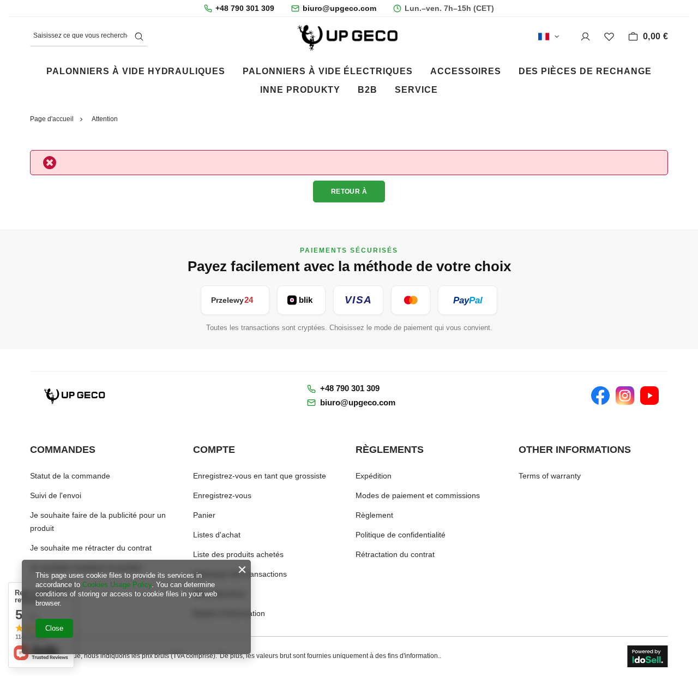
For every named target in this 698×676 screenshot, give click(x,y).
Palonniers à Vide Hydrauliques (135, 71)
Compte (214, 449)
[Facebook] (600, 395)
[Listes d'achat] (609, 37)
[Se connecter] (585, 37)
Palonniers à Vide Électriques (328, 71)
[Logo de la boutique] (349, 36)
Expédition (374, 475)
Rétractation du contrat (395, 554)
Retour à (349, 191)
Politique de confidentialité (401, 534)
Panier (204, 515)
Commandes (62, 449)
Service (416, 89)
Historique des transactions (240, 574)
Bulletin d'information (229, 613)
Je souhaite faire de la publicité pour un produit (98, 522)
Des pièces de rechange (585, 71)
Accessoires (465, 71)
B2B (367, 89)
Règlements (390, 449)
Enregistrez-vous (222, 495)
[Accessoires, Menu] (510, 70)
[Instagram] (625, 395)
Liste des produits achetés (238, 554)
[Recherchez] (139, 37)
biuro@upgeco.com (339, 8)
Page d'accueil (52, 119)
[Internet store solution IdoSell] (647, 656)
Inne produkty (300, 89)
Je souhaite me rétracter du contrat (91, 547)
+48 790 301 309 (244, 8)
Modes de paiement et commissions (418, 495)
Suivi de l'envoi (55, 495)
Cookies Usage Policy (117, 585)
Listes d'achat (216, 534)
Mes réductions (219, 593)
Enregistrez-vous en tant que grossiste (259, 475)
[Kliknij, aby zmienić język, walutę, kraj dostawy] (548, 36)
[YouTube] (649, 395)
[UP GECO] (75, 396)
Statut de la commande (70, 475)
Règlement (374, 515)
